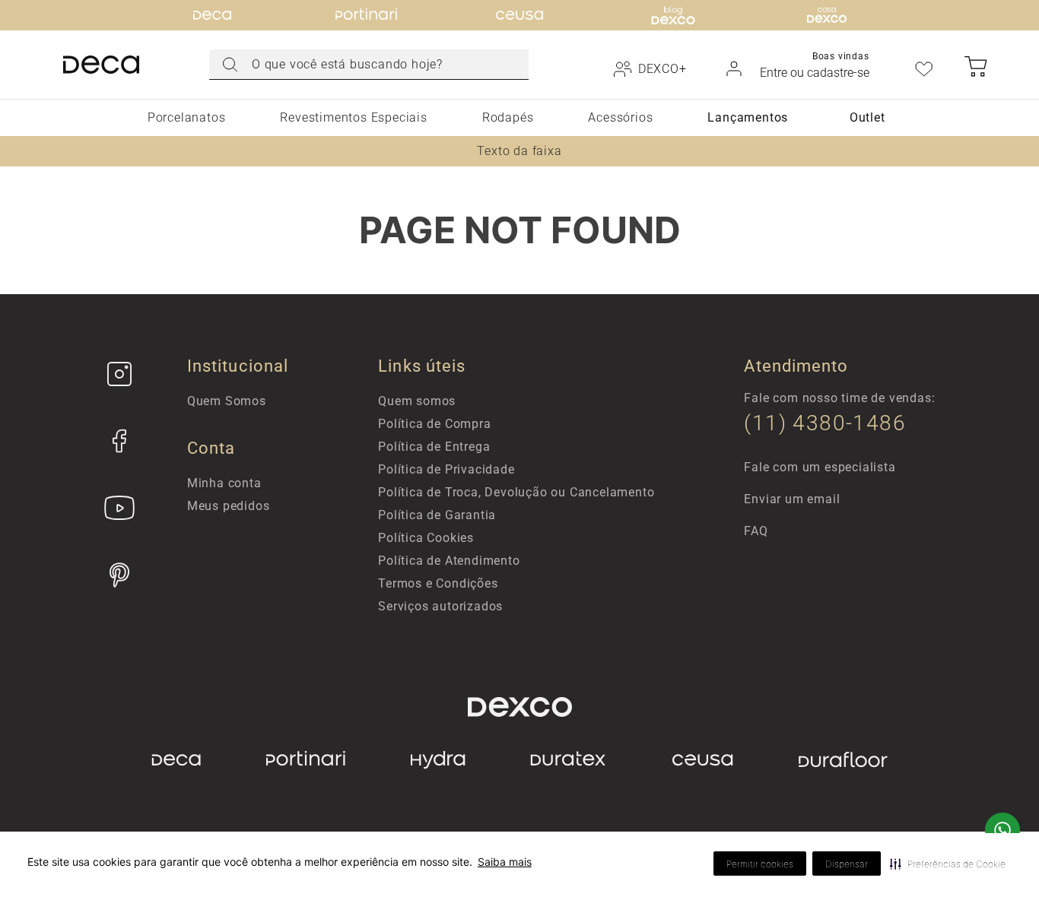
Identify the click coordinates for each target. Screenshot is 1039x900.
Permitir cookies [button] (759, 864)
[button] (948, 863)
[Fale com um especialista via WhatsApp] (1002, 832)
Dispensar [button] (846, 864)
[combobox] (369, 64)
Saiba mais (505, 861)
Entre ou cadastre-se (814, 72)
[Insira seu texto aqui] (119, 374)
